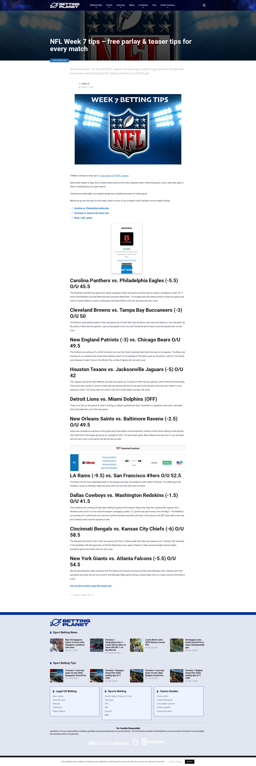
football (83, 595)
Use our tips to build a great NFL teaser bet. (91, 586)
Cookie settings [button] (175, 761)
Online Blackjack (164, 700)
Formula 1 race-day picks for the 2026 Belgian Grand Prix (154, 673)
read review (127, 264)
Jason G (85, 83)
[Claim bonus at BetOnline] (126, 239)
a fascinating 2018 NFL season (114, 175)
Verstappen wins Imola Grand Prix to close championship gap (194, 644)
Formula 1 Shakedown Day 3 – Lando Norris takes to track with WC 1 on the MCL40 (115, 645)
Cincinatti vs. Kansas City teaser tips (91, 213)
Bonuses (121, 5)
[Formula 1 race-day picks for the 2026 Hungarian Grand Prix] (56, 681)
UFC (107, 703)
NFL (88, 595)
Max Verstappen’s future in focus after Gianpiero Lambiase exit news (75, 644)
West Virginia (59, 711)
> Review (154, 463)
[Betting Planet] (64, 4)
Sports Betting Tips (59, 60)
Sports (109, 5)
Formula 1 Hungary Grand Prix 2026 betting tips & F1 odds (114, 674)
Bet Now (126, 269)
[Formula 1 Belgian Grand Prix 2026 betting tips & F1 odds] (176, 681)
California (57, 707)
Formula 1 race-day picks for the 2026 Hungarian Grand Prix (75, 673)
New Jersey (58, 696)
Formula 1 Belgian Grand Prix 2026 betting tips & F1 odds (194, 674)
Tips (154, 5)
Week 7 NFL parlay (83, 217)
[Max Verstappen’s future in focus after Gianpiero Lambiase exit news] (56, 651)
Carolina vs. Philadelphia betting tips (91, 208)
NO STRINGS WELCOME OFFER (126, 260)
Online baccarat (164, 711)
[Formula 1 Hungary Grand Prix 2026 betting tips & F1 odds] (96, 681)
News (131, 5)
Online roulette (163, 707)
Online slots (162, 696)
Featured (76, 595)
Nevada (56, 703)
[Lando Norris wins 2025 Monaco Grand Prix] (136, 651)
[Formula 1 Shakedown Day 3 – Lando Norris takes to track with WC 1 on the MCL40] (96, 651)
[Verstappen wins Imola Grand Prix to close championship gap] (176, 651)
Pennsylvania (59, 700)
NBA (107, 715)
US (92, 595)
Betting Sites (96, 5)
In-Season (143, 5)
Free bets (109, 700)
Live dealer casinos (166, 703)
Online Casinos (168, 5)
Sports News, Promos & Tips (118, 696)
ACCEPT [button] (190, 762)
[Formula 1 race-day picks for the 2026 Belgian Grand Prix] (136, 681)
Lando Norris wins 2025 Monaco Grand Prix (155, 642)
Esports (108, 711)
